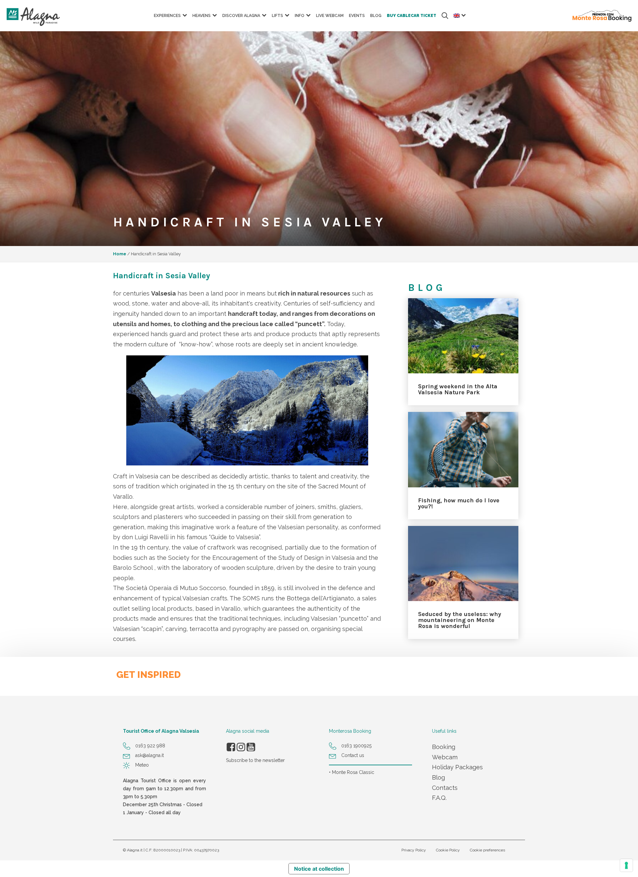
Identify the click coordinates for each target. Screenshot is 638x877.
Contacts (445, 787)
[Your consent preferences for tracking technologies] (626, 865)
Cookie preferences (487, 850)
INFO (299, 15)
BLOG (375, 15)
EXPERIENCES (167, 15)
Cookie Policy (448, 850)
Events (357, 15)
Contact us (352, 755)
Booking (443, 746)
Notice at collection (319, 868)
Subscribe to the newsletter (255, 760)
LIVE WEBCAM (330, 15)
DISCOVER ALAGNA (241, 15)
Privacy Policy (413, 850)
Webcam (445, 757)
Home (119, 253)
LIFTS (277, 15)
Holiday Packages (457, 767)
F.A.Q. (439, 797)
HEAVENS (201, 15)
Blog (438, 777)
